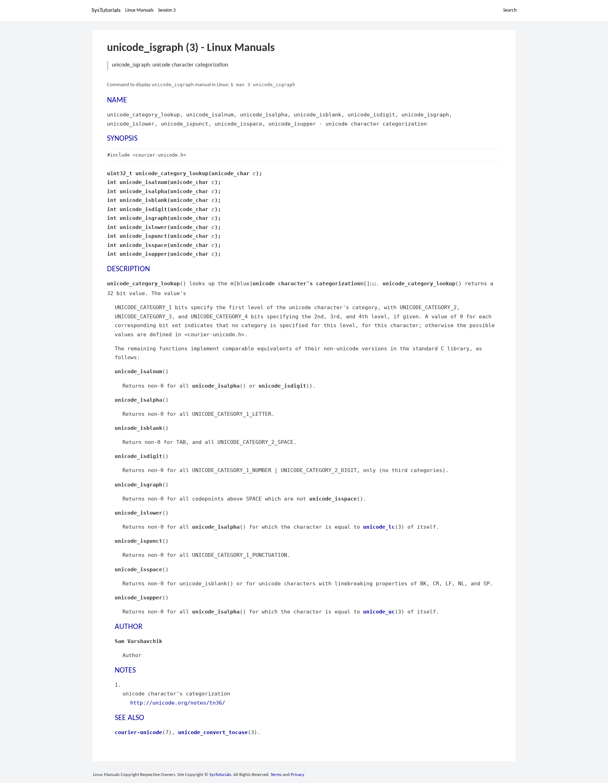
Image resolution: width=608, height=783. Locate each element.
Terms (276, 774)
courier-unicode (138, 732)
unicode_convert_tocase (213, 732)
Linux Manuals (139, 10)
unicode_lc (379, 527)
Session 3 (167, 10)
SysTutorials (106, 10)
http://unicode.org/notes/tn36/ (177, 703)
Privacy (297, 774)
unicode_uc (379, 612)
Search (510, 10)
